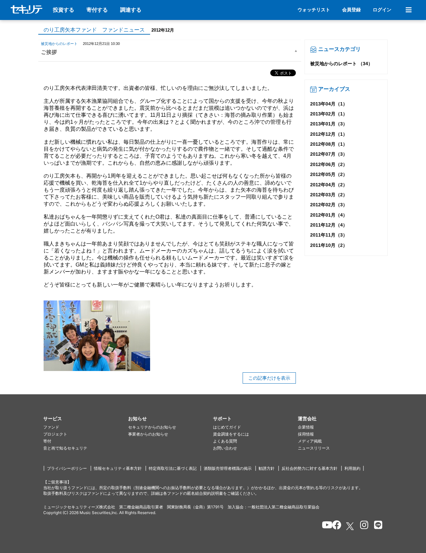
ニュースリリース (314, 448)
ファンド (51, 427)
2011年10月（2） (328, 245)
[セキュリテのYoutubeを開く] (324, 526)
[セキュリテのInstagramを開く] (362, 526)
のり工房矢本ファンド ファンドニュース (94, 30)
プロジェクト (55, 434)
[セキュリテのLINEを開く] (376, 526)
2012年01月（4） (328, 215)
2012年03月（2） (328, 194)
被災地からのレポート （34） (341, 63)
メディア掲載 (310, 441)
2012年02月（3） (328, 204)
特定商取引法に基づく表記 (173, 468)
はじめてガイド (227, 427)
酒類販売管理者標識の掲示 (228, 468)
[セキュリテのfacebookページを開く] (334, 526)
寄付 (47, 441)
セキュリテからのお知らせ (152, 427)
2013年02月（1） (328, 113)
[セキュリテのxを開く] (350, 526)
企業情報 (306, 427)
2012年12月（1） (328, 134)
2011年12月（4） (328, 225)
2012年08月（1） (328, 144)
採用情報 (306, 434)
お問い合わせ (225, 448)
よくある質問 (225, 441)
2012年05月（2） (328, 174)
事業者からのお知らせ (148, 434)
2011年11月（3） (328, 235)
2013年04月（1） (328, 103)
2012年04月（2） (328, 184)
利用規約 (352, 468)
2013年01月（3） (328, 123)
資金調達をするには (231, 434)
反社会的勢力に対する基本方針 (309, 468)
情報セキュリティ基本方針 (118, 468)
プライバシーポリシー (67, 468)
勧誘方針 (267, 468)
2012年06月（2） (328, 164)
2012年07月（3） (328, 154)
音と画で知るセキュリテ (65, 448)
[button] (85, 419)
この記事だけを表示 (269, 378)
